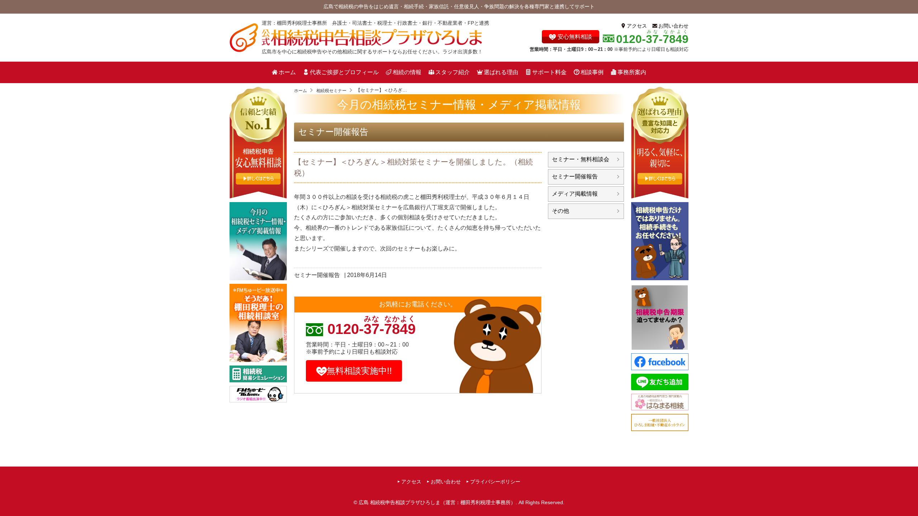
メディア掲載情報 (575, 194)
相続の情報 (407, 72)
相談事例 (592, 72)
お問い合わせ (673, 26)
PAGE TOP (910, 497)
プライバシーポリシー (495, 481)
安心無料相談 (575, 37)
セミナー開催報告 (333, 132)
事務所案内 (631, 72)
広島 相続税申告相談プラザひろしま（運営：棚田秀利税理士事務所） (437, 502)
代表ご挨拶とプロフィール (344, 72)
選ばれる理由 (501, 72)
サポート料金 (549, 72)
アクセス (637, 26)
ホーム (287, 72)
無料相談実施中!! (359, 371)
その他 (560, 211)
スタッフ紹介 (452, 72)
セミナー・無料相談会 (580, 159)
